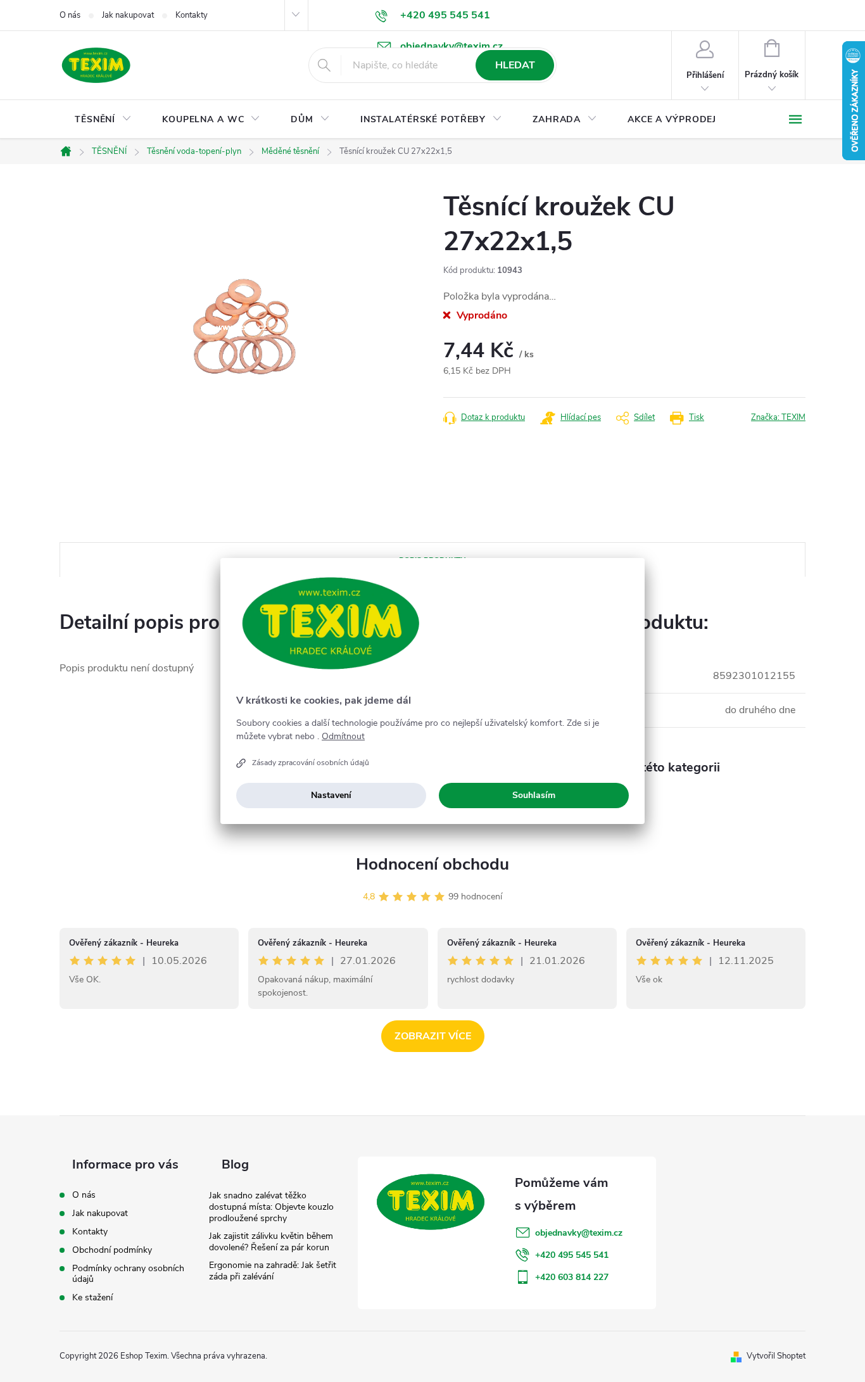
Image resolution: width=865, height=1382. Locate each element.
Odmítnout (343, 736)
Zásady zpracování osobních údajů (310, 763)
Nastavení (331, 795)
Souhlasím (533, 795)
